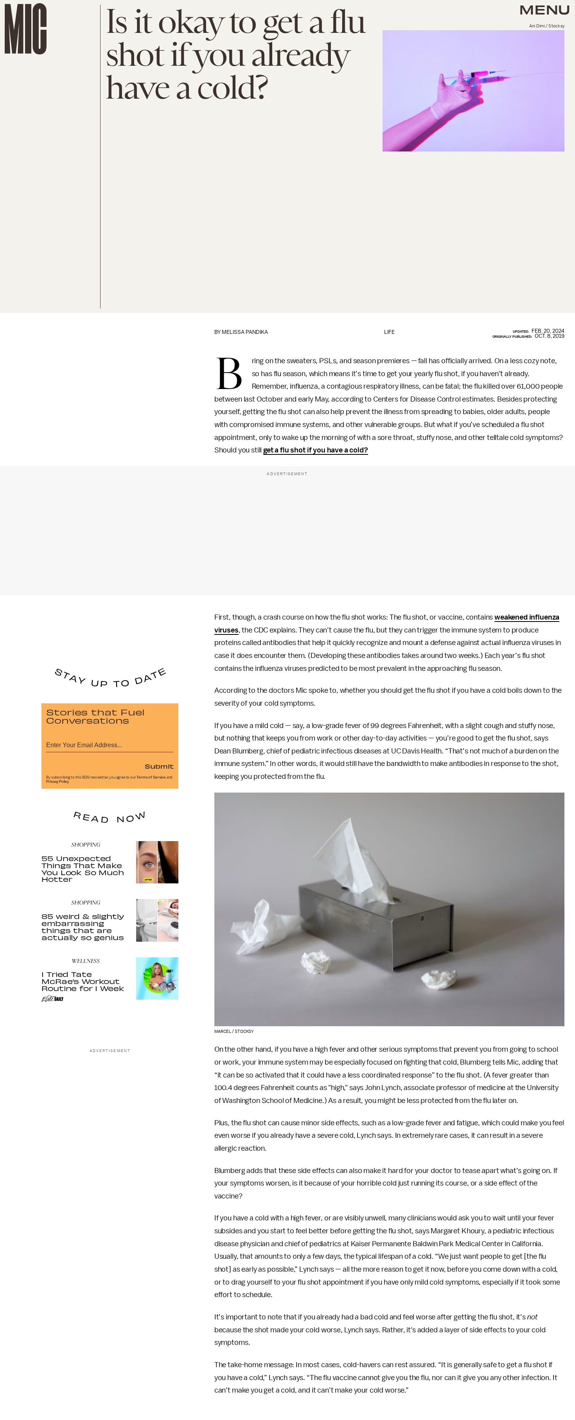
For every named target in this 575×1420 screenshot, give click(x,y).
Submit (159, 766)
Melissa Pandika (245, 332)
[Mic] (26, 28)
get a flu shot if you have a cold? (315, 450)
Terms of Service (151, 777)
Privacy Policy (57, 782)
